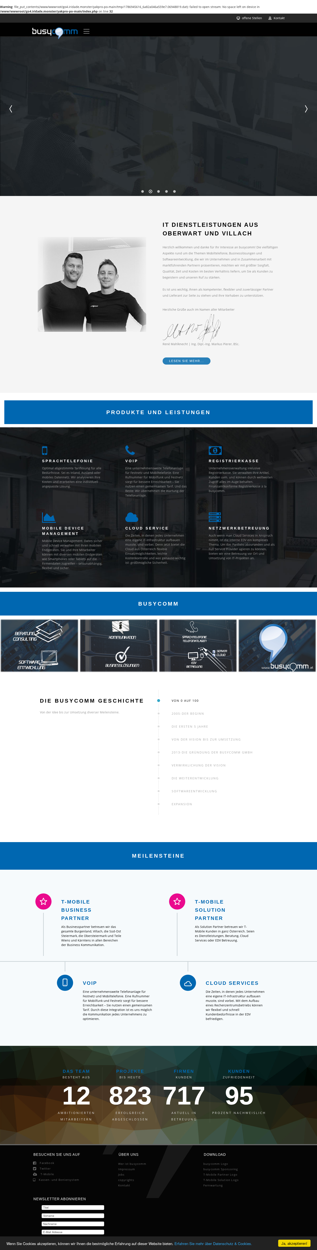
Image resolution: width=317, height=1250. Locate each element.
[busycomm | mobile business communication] (55, 34)
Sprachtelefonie (67, 461)
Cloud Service (147, 528)
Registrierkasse (234, 461)
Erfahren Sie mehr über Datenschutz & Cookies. (213, 1243)
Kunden (239, 1125)
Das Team (76, 1125)
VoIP (131, 461)
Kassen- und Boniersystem (59, 1234)
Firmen (184, 1125)
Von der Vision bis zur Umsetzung (206, 739)
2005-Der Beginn (188, 713)
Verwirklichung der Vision (199, 765)
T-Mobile (47, 1228)
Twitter (45, 1223)
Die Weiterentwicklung (195, 778)
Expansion (182, 804)
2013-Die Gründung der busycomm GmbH (212, 752)
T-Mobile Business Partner (119, 910)
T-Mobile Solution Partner (199, 910)
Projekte (130, 1125)
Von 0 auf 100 (185, 701)
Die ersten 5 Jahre (190, 726)
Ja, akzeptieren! (294, 1243)
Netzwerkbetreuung (239, 528)
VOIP (126, 996)
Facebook (47, 1217)
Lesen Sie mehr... (186, 361)
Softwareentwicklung (194, 791)
